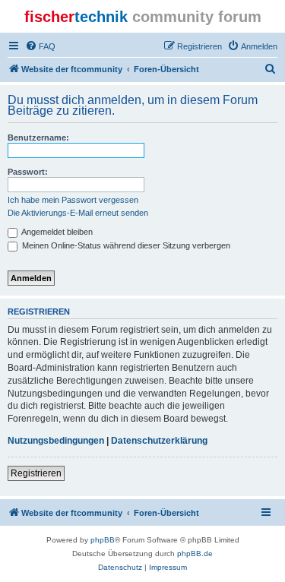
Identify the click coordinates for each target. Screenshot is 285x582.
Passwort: (28, 171)
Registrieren (36, 473)
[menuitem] (40, 46)
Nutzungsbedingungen (56, 440)
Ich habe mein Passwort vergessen (73, 199)
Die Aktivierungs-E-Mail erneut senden (78, 212)
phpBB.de (195, 553)
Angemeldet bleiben (56, 231)
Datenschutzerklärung (159, 440)
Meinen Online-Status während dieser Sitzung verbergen (125, 245)
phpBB (102, 540)
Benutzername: (38, 137)
